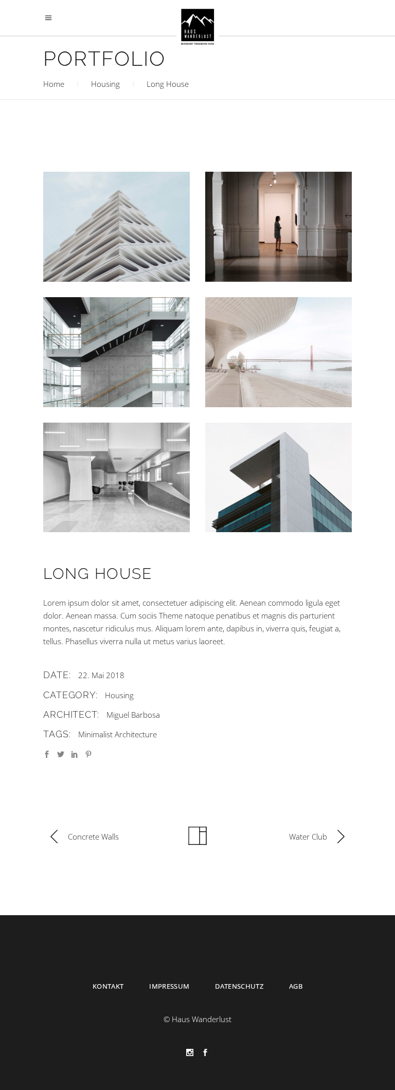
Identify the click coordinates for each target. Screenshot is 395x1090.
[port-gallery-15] (278, 478)
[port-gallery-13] (278, 352)
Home (53, 84)
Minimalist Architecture (117, 734)
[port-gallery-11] (278, 227)
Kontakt (108, 986)
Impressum (169, 986)
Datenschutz (239, 986)
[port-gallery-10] (116, 227)
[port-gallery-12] (116, 352)
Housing (105, 84)
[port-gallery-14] (116, 478)
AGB (295, 986)
